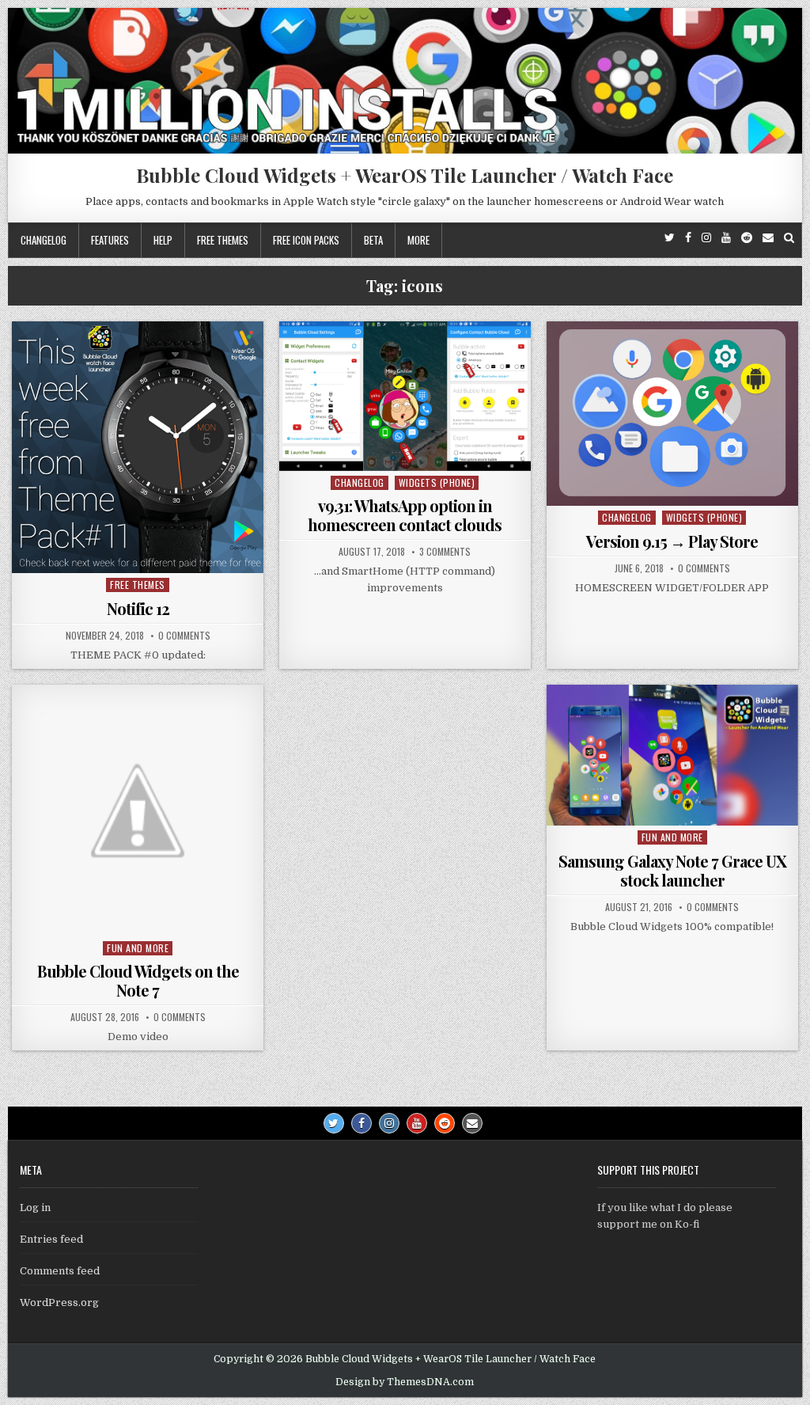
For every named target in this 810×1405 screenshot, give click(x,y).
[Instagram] (706, 237)
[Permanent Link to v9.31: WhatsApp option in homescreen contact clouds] (405, 395)
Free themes (222, 240)
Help (162, 240)
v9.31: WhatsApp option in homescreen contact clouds (405, 515)
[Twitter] (669, 237)
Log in (35, 1207)
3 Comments (445, 551)
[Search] (789, 237)
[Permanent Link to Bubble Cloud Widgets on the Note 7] (137, 810)
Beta (373, 240)
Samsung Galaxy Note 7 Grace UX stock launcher (672, 870)
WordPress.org (59, 1302)
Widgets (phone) (437, 482)
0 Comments (184, 635)
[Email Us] (768, 237)
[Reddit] (746, 237)
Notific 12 (138, 608)
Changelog (43, 240)
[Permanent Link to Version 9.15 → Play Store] (672, 413)
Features (110, 240)
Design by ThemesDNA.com (404, 1382)
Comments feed (60, 1271)
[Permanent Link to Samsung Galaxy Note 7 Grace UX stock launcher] (672, 755)
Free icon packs (306, 240)
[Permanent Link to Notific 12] (137, 447)
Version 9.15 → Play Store (672, 541)
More (418, 240)
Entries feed (51, 1239)
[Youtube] (726, 237)
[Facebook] (688, 237)
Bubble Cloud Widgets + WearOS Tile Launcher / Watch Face (404, 175)
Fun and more (137, 948)
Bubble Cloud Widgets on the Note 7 (138, 980)
